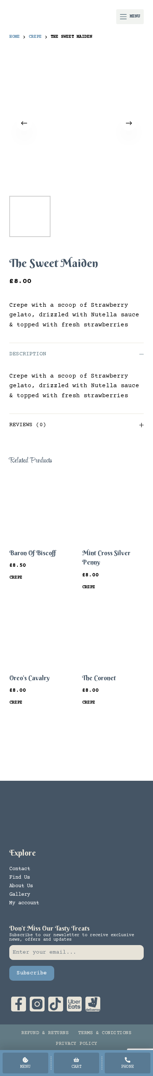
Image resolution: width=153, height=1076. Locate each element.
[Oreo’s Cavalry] (40, 633)
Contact (19, 869)
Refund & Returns (45, 1033)
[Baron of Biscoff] (40, 508)
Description (27, 354)
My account (24, 903)
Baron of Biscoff (32, 553)
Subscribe (32, 973)
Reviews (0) (27, 425)
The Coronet (99, 678)
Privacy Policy (76, 1043)
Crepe (15, 577)
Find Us (19, 878)
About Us (21, 886)
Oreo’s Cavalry (29, 678)
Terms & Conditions (104, 1033)
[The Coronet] (113, 633)
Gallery (19, 895)
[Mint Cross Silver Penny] (113, 508)
